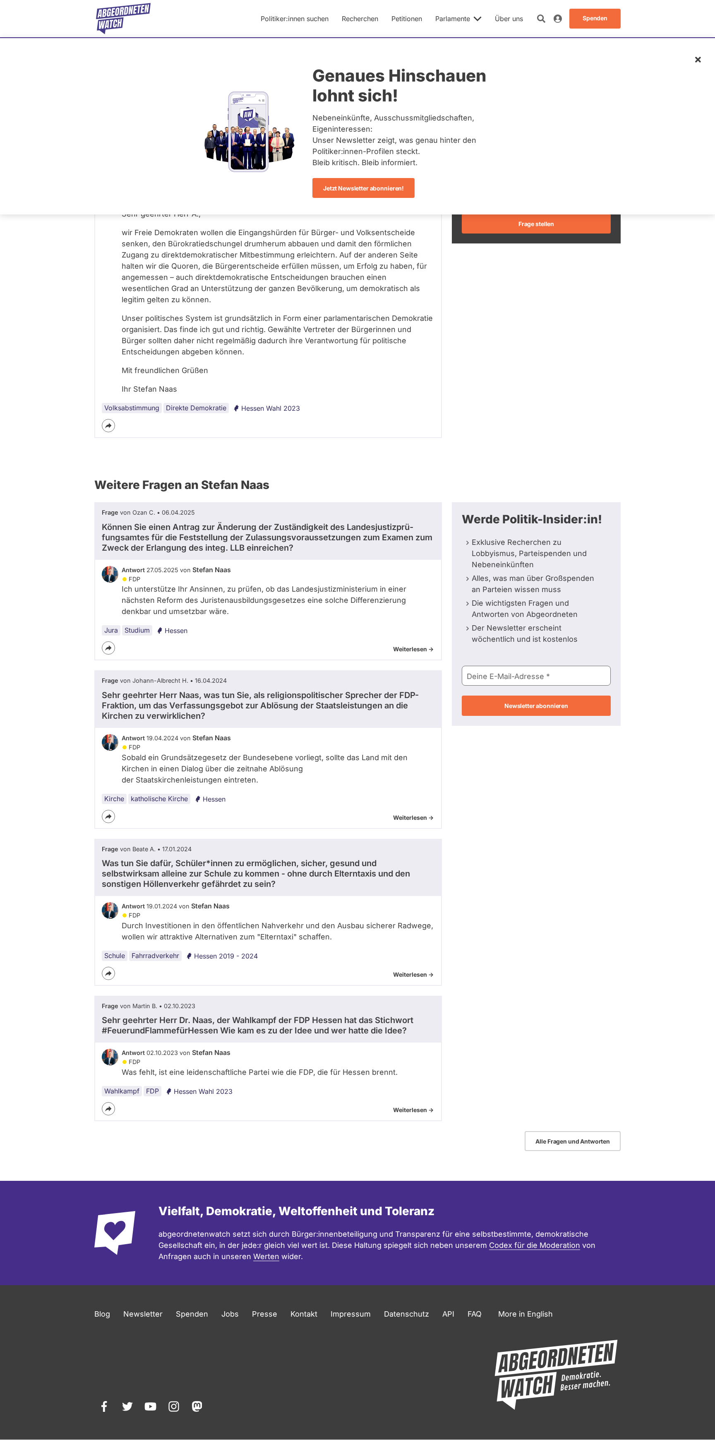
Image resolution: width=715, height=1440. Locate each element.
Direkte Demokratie (196, 408)
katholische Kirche (159, 799)
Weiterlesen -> (413, 649)
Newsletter (143, 1314)
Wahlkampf (121, 1091)
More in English (525, 1314)
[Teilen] (108, 425)
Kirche (114, 799)
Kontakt (303, 1314)
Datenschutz (406, 1314)
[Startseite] (123, 18)
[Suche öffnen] (541, 19)
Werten (266, 1256)
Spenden (192, 1314)
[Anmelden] (558, 19)
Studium (137, 630)
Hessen (176, 630)
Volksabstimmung (131, 408)
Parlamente (452, 18)
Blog (102, 1314)
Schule (114, 955)
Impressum (351, 1314)
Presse (264, 1314)
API (448, 1314)
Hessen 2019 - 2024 (226, 956)
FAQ (475, 1314)
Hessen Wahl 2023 (270, 408)
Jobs (230, 1314)
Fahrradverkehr (155, 955)
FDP (152, 1091)
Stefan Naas (211, 570)
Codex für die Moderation (534, 1245)
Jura (111, 630)
